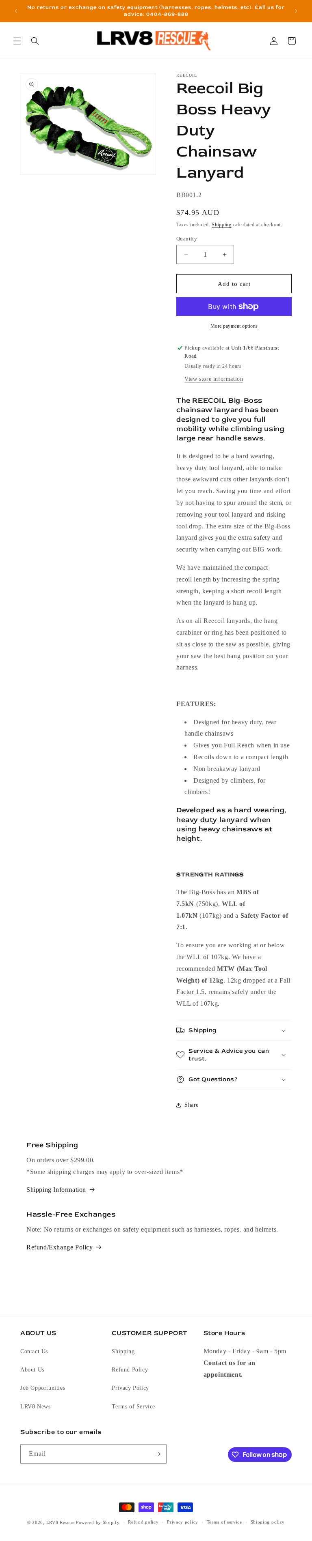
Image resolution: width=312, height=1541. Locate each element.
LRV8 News (35, 1407)
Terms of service (224, 1522)
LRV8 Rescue (60, 1522)
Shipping (222, 225)
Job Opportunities (42, 1388)
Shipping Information (56, 1189)
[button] (17, 41)
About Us (32, 1370)
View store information (213, 379)
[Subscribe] (157, 1454)
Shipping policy (268, 1522)
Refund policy (143, 1522)
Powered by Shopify (98, 1522)
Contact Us (34, 1351)
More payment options (234, 326)
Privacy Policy (130, 1388)
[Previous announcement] (16, 11)
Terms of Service (133, 1407)
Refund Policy (130, 1370)
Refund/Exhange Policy (59, 1247)
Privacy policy (182, 1522)
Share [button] (191, 1105)
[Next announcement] (296, 11)
